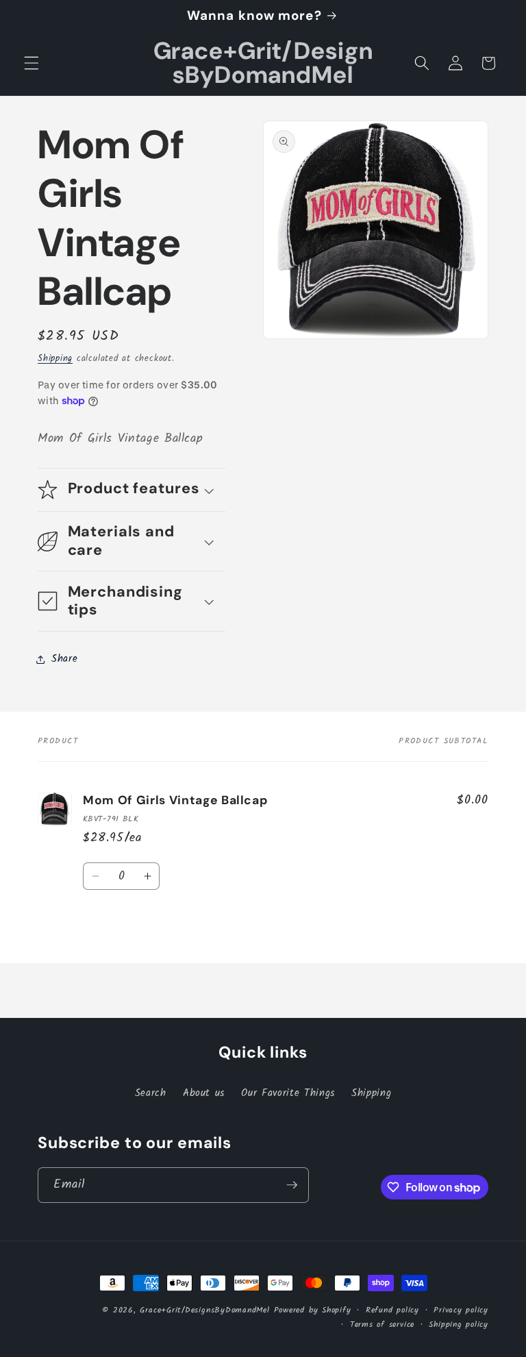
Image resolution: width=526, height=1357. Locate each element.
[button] (31, 63)
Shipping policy (458, 1324)
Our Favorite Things (288, 1093)
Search (150, 1093)
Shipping (55, 358)
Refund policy (392, 1310)
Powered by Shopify (312, 1310)
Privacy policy (461, 1310)
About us (204, 1093)
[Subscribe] (291, 1185)
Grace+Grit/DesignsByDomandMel (204, 1310)
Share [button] (64, 659)
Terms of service (382, 1324)
